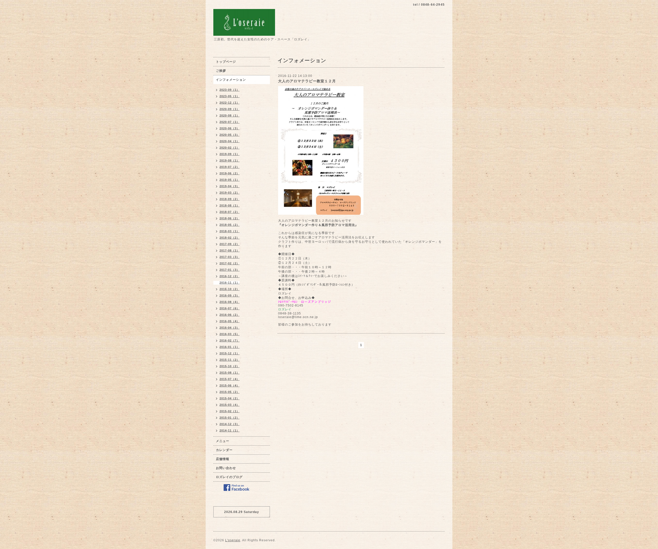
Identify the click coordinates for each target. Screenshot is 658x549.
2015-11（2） (230, 359)
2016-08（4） (230, 301)
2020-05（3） (230, 134)
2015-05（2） (230, 391)
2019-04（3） (230, 186)
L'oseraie (232, 540)
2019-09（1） (230, 154)
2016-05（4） (230, 321)
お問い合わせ (226, 468)
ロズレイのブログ (229, 477)
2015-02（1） (230, 411)
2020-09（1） (230, 109)
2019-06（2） (230, 173)
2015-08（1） (230, 372)
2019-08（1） (230, 160)
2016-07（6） (230, 308)
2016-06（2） (230, 314)
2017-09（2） (230, 244)
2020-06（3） (230, 128)
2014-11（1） (230, 430)
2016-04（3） (230, 327)
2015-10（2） (230, 366)
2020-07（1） (230, 121)
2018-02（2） (230, 237)
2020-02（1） (230, 147)
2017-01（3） (230, 269)
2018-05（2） (230, 224)
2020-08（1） (230, 115)
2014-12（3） (230, 424)
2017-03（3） (230, 256)
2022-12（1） (230, 102)
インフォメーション (231, 80)
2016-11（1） (230, 282)
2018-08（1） (230, 205)
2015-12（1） (230, 353)
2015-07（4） (230, 379)
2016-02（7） (230, 340)
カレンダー (224, 450)
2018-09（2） (230, 199)
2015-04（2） (230, 398)
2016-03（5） (230, 334)
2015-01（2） (230, 417)
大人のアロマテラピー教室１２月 (307, 81)
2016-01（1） (230, 346)
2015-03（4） (230, 404)
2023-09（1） (230, 89)
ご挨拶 (221, 71)
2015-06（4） (230, 385)
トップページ (226, 62)
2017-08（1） (230, 250)
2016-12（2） (230, 276)
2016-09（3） (230, 295)
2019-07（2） (230, 166)
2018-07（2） (230, 211)
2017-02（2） (230, 263)
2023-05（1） (230, 96)
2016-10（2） (230, 289)
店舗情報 (222, 459)
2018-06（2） (230, 218)
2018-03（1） (230, 231)
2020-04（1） (230, 141)
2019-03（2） (230, 192)
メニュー (222, 441)
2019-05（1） (230, 179)
